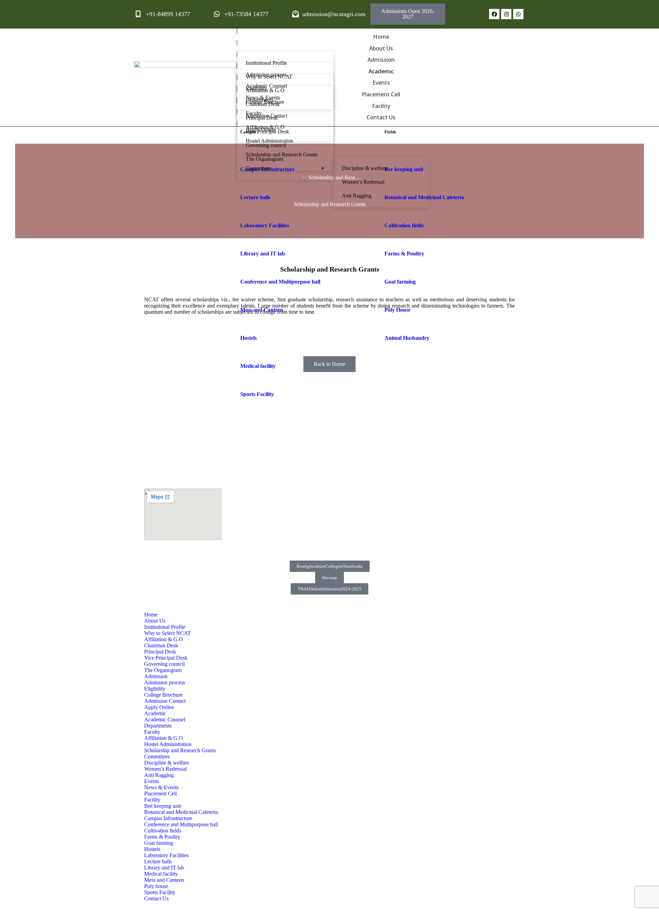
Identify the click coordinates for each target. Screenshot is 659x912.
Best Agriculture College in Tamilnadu (330, 566)
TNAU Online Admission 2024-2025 (329, 588)
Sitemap (329, 577)
